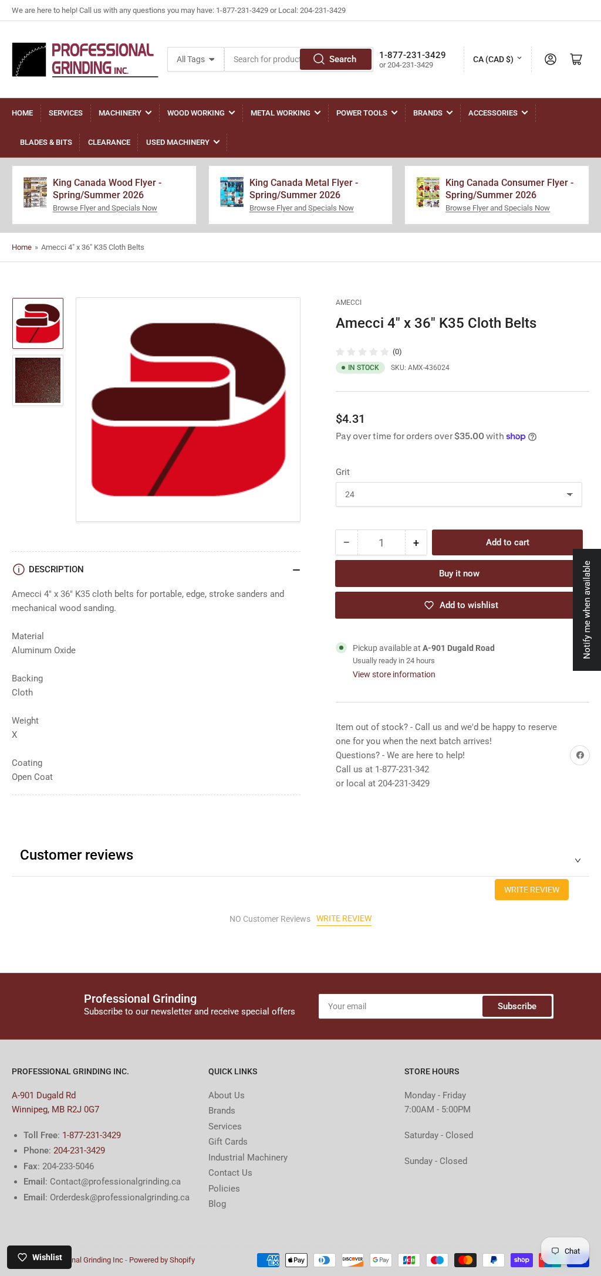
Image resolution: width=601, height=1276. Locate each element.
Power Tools (361, 112)
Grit (343, 472)
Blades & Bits (46, 142)
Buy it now (459, 573)
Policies (224, 1188)
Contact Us (230, 1173)
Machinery (120, 112)
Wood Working (196, 112)
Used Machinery (178, 142)
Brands (428, 112)
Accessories (493, 112)
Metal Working (280, 112)
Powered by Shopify (162, 1259)
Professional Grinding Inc (81, 1259)
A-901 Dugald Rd (44, 1095)
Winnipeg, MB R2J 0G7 (55, 1109)
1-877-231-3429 (91, 1135)
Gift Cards (228, 1141)
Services (66, 112)
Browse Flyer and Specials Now (105, 207)
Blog (217, 1204)
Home (22, 112)
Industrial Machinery (248, 1157)
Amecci (349, 302)
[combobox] (298, 59)
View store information (394, 674)
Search (342, 59)
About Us (226, 1095)
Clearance (109, 142)
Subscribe (517, 1006)
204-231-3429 (79, 1150)
